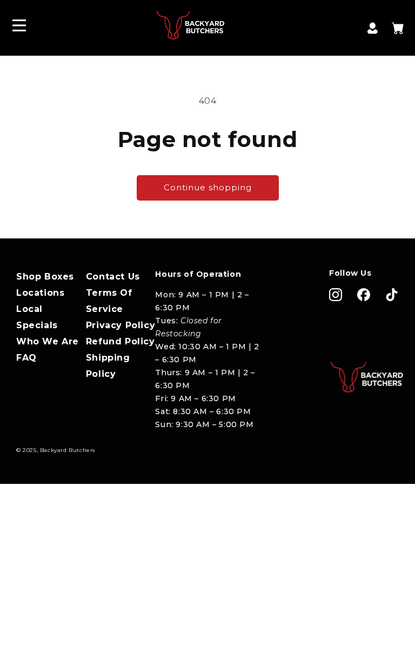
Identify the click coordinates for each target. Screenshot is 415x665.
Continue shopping (208, 187)
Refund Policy (120, 341)
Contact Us (113, 276)
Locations (40, 293)
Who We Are (47, 341)
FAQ (26, 358)
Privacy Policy (120, 325)
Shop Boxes (45, 276)
